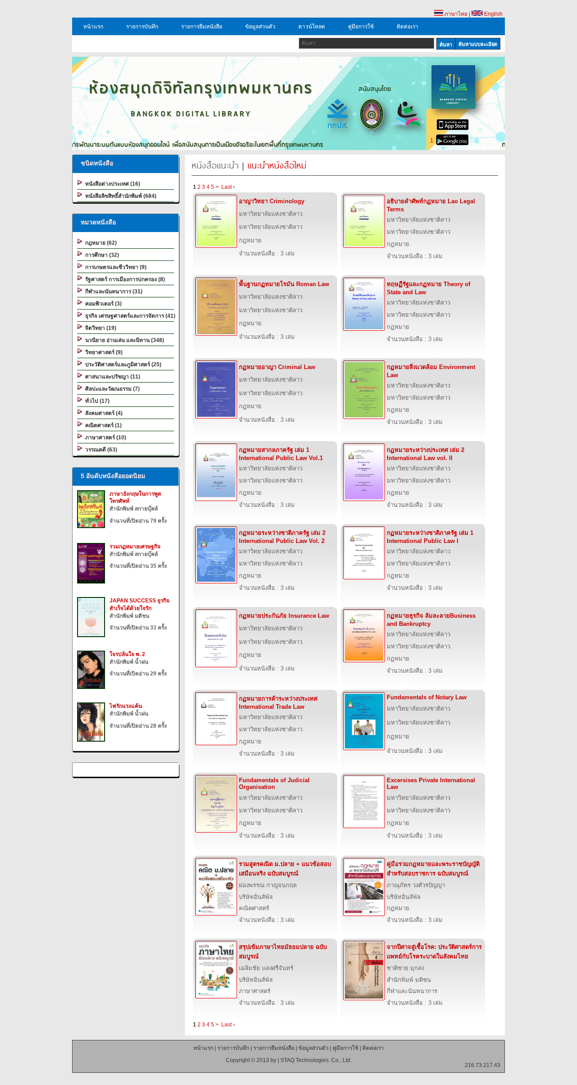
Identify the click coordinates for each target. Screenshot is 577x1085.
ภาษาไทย (455, 14)
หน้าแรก (93, 26)
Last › (228, 187)
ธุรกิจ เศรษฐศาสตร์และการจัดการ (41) (128, 316)
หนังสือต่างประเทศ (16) (111, 184)
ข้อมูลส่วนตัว (260, 26)
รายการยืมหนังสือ (201, 26)
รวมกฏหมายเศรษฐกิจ (135, 546)
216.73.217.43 (482, 1065)
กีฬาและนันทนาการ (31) (112, 291)
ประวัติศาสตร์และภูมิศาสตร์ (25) (121, 364)
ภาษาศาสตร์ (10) (104, 437)
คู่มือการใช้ (361, 26)
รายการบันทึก (142, 26)
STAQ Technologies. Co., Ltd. (316, 1060)
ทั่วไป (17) (96, 401)
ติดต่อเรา (407, 26)
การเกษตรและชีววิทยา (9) (114, 267)
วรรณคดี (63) (99, 450)
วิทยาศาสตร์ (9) (102, 352)
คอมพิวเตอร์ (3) (102, 304)
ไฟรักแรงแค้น (126, 706)
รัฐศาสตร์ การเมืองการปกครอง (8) (123, 279)
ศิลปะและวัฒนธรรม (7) (111, 389)
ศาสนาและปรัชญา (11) (111, 377)
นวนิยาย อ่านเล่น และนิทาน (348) (123, 340)
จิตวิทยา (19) (99, 328)
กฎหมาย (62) (99, 243)
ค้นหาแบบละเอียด (478, 44)
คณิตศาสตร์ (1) (102, 425)
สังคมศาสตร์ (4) (102, 413)
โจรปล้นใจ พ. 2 (127, 654)
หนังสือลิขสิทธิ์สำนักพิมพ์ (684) (119, 196)
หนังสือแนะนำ (215, 165)
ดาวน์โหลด (311, 26)
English (493, 14)
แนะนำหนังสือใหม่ (277, 165)
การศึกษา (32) (100, 255)
